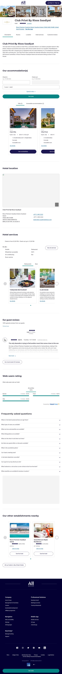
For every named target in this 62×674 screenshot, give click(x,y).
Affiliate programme (10, 610)
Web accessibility (9, 619)
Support (7, 636)
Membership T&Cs (26, 655)
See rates (31, 670)
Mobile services (35, 619)
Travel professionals (36, 605)
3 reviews (29, 23)
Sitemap (7, 622)
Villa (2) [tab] (20, 103)
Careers (7, 605)
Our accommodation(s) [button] (15, 70)
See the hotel (19, 553)
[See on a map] (31, 190)
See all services (51, 248)
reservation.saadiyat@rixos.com (42, 219)
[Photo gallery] (31, 11)
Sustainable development (11, 608)
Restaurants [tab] (27, 264)
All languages (8, 624)
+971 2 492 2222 (38, 214)
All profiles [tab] (31, 389)
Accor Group (8, 600)
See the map (29, 29)
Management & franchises (11, 602)
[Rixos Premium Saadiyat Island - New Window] (19, 530)
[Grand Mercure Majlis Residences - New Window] (43, 530)
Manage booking (9, 633)
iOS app (33, 622)
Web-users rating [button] (12, 376)
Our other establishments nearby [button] (21, 515)
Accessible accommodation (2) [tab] (35, 103)
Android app (34, 624)
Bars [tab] (36, 264)
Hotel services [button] (10, 234)
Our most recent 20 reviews (12, 362)
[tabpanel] (31, 131)
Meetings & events (35, 602)
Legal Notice (51, 655)
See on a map (15, 548)
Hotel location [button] (10, 168)
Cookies (43, 655)
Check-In (7, 78)
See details (12, 301)
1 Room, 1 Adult (8, 87)
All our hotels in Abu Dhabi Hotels (14, 565)
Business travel (35, 600)
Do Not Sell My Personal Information (32, 656)
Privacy (36, 655)
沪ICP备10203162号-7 (36, 660)
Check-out (36, 78)
